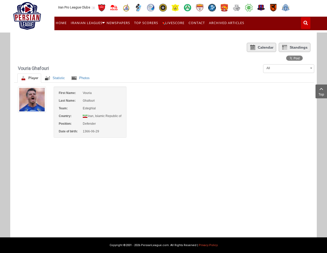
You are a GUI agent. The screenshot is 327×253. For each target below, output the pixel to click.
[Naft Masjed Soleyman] (126, 7)
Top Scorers (146, 22)
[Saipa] (236, 7)
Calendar (265, 47)
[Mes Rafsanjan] (273, 7)
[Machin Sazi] (249, 7)
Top (321, 94)
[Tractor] (114, 7)
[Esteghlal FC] (151, 7)
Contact (197, 22)
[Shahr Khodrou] (224, 7)
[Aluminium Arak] (285, 7)
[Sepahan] (163, 7)
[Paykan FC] (138, 7)
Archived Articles (226, 22)
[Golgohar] (212, 7)
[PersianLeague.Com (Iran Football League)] (27, 14)
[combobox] (288, 68)
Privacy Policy (208, 245)
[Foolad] (200, 7)
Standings (299, 47)
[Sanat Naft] (175, 7)
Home (61, 22)
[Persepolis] (102, 7)
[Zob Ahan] (187, 7)
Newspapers (118, 22)
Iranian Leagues (86, 22)
